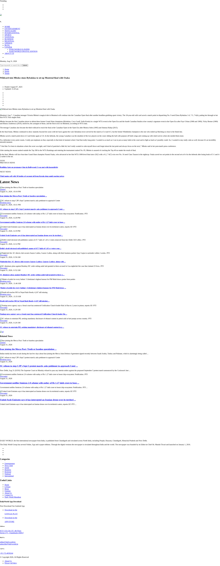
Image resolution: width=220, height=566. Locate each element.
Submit (25, 65)
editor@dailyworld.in (7, 542)
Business (8, 470)
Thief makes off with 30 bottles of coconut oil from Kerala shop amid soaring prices (32, 176)
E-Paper (7, 487)
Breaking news (5, 203)
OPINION (8, 43)
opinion (3, 189)
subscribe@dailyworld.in (9, 544)
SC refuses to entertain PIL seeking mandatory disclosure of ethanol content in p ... (32, 327)
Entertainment (10, 464)
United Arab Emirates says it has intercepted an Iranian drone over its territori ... (31, 235)
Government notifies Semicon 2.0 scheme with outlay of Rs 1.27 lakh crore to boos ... (32, 222)
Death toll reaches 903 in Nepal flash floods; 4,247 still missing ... (25, 301)
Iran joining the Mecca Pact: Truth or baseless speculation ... (23, 196)
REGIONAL (9, 41)
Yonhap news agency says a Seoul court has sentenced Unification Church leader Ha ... (33, 314)
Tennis (7, 73)
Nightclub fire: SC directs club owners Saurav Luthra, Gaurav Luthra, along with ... (33, 262)
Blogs (7, 489)
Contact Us (9, 495)
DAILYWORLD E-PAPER (19, 49)
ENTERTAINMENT (12, 29)
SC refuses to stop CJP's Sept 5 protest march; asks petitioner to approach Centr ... (32, 209)
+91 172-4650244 (6, 553)
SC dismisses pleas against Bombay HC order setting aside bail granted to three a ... (32, 275)
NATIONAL (9, 37)
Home (7, 69)
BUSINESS (9, 39)
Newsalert (3, 216)
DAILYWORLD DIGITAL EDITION (23, 51)
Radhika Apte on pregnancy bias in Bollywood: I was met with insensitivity (29, 167)
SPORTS (8, 35)
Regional (8, 472)
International (9, 476)
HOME (7, 27)
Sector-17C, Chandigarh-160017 (12, 533)
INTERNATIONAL (12, 33)
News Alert (9, 466)
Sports (7, 71)
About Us (8, 493)
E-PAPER (8, 47)
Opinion (8, 491)
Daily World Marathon (13, 497)
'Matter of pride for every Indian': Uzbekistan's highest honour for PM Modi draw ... (33, 288)
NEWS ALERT (10, 31)
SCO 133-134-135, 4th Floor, (10, 531)
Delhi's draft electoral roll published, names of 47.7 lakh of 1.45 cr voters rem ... (30, 248)
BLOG (7, 45)
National (8, 474)
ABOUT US (9, 53)
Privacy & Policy (11, 563)
